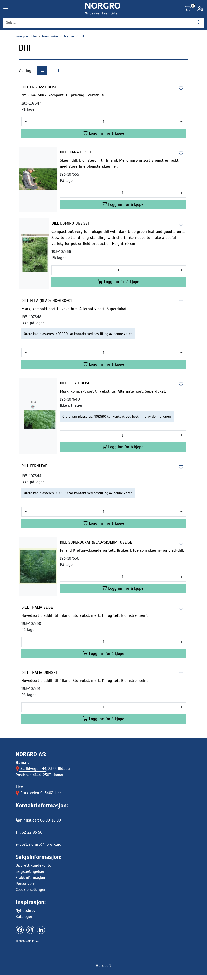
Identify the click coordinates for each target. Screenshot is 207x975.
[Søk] (199, 23)
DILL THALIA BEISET (38, 607)
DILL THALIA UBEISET (39, 672)
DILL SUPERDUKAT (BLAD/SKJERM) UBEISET (97, 542)
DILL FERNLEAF (34, 465)
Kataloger (24, 916)
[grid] (59, 70)
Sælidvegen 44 (32, 768)
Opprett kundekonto (33, 865)
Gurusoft (103, 965)
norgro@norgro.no (45, 844)
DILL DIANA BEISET (75, 152)
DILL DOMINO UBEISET (70, 223)
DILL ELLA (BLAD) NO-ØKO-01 (46, 300)
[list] (42, 70)
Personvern (25, 883)
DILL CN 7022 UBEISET (40, 87)
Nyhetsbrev (26, 910)
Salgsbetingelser (30, 871)
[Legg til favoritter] (181, 88)
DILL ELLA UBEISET (76, 383)
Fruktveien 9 (31, 793)
